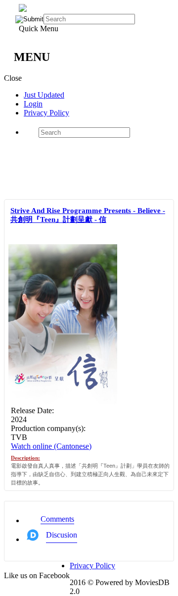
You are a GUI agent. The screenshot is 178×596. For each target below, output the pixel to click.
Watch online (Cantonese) (51, 446)
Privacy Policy (46, 112)
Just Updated (44, 95)
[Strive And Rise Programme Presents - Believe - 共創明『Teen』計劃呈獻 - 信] (62, 401)
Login (33, 104)
